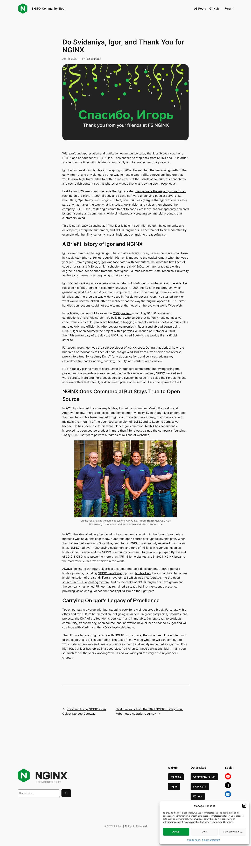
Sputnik (138, 335)
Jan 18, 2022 (69, 58)
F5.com (197, 796)
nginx (174, 786)
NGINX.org (199, 786)
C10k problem (122, 313)
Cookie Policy (193, 839)
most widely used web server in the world (96, 561)
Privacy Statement (211, 839)
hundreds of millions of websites (127, 435)
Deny (204, 831)
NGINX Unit (143, 573)
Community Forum (204, 776)
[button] (244, 806)
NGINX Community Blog (48, 8)
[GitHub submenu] (220, 8)
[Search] (66, 793)
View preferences (232, 831)
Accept (176, 831)
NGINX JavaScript (110, 573)
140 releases (135, 430)
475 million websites (132, 556)
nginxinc (176, 776)
